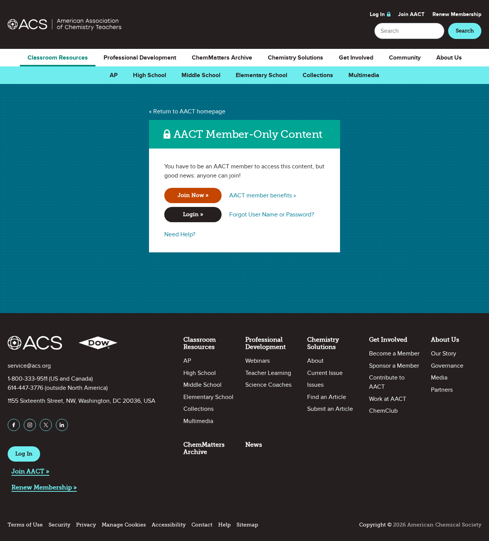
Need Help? (179, 234)
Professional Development (140, 57)
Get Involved (356, 57)
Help (224, 525)
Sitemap (247, 525)
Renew (456, 14)
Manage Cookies (124, 525)
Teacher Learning (268, 373)
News (253, 444)
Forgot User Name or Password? (271, 214)
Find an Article (326, 397)
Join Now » (193, 195)
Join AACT (411, 14)
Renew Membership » (44, 487)
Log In (377, 14)
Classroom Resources (58, 57)
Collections (318, 75)
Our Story (443, 353)
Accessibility (169, 525)
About (315, 361)
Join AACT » (30, 471)
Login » (193, 214)
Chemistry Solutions (295, 57)
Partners (442, 390)
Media (439, 377)
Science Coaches (268, 385)
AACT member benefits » (262, 195)
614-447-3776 (25, 388)
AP (114, 75)
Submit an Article (330, 409)
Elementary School (261, 75)
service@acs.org (29, 366)
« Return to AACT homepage (187, 111)
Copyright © (375, 525)
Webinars (257, 361)
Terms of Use (25, 525)
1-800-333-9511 (27, 379)
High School (149, 75)
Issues (315, 385)
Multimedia (363, 75)
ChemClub (383, 411)
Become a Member (394, 353)
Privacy (86, 525)
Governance (447, 366)
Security (59, 525)
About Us (449, 57)
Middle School (200, 75)
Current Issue (325, 373)
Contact (201, 525)
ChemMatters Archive (222, 57)
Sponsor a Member (394, 366)
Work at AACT (387, 399)
